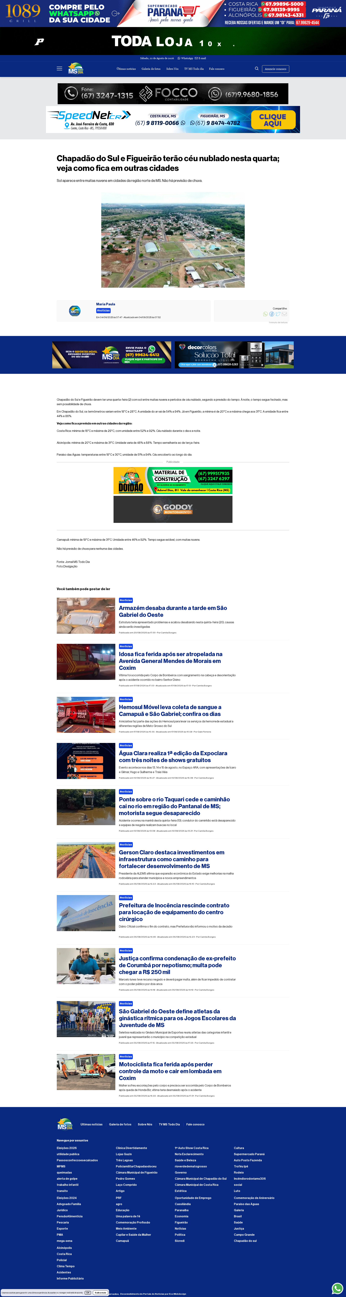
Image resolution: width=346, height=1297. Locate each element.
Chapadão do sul (245, 1242)
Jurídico (62, 1212)
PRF (119, 1199)
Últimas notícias (126, 68)
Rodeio (239, 1174)
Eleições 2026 (67, 1149)
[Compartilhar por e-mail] (284, 316)
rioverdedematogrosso (191, 1168)
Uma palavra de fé (128, 1218)
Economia (181, 1218)
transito (62, 1192)
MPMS (61, 1168)
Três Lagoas (124, 1162)
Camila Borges (168, 634)
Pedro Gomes (125, 1180)
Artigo (120, 1192)
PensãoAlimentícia (70, 1218)
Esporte (62, 1230)
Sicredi (180, 1242)
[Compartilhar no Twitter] (278, 316)
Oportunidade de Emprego (193, 1199)
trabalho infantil (67, 1186)
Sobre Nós (172, 68)
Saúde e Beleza (185, 1162)
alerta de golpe (67, 1180)
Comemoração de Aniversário (254, 1199)
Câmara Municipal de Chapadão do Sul (201, 1180)
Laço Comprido (126, 1186)
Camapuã (122, 1242)
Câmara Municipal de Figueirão (137, 1174)
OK (88, 1292)
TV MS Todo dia (194, 68)
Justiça (239, 1230)
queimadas (64, 1174)
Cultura (239, 1149)
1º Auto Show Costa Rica (192, 1149)
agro (119, 1206)
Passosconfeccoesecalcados (77, 1162)
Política (180, 1236)
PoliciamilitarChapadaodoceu (136, 1168)
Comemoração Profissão (133, 1224)
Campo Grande (244, 1236)
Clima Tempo (66, 1268)
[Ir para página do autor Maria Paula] (75, 310)
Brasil (238, 1218)
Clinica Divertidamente (131, 1149)
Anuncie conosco (275, 69)
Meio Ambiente (126, 1230)
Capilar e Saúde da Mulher (133, 1236)
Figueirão (181, 1224)
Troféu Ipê (241, 1168)
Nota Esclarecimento (189, 1156)
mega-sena (64, 1242)
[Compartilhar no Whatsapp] (265, 316)
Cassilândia (183, 1206)
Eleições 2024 (67, 1199)
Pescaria (63, 1224)
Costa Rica (64, 1255)
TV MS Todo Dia (169, 1126)
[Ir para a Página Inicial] (76, 69)
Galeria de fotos (151, 68)
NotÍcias (180, 1230)
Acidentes (64, 1274)
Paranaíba (181, 1212)
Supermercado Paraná (249, 1156)
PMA (60, 1236)
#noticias (126, 602)
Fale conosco (216, 68)
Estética (181, 1192)
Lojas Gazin (124, 1156)
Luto (237, 1192)
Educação (122, 1212)
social (238, 1186)
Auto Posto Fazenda (248, 1162)
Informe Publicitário (70, 1280)
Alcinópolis (64, 1249)
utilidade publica (68, 1156)
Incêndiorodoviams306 (250, 1180)
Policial (62, 1262)
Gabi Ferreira (204, 733)
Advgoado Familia (69, 1206)
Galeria (239, 1212)
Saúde (238, 1224)
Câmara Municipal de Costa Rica (196, 1186)
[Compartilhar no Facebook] (272, 316)
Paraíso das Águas (246, 1206)
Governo (181, 1174)
